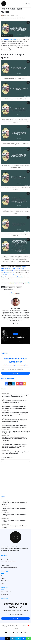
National (23, 266)
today (2, 277)
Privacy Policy (5, 580)
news (10, 268)
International (4, 268)
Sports (13, 268)
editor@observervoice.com (10, 567)
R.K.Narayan (18, 287)
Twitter (10, 283)
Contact (3, 578)
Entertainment (21, 277)
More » (19, 320)
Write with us (4, 594)
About (2, 575)
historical (6, 272)
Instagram (15, 283)
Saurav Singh (6, 15)
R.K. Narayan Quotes (10, 287)
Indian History (12, 275)
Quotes (14, 270)
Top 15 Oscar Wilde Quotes (15, 337)
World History (4, 275)
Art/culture (4, 270)
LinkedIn (27, 283)
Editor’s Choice (20, 268)
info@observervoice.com (10, 561)
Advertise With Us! (6, 592)
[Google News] (15, 293)
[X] (15, 323)
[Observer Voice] (3, 3)
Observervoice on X (7, 457)
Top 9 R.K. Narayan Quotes (7, 289)
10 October (13, 39)
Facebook (21, 283)
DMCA (2, 583)
